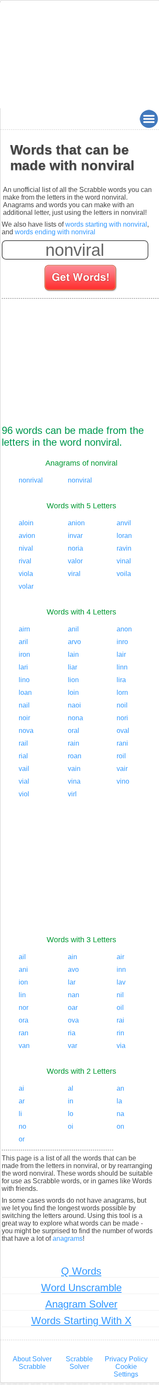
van (24, 1045)
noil (122, 705)
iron (24, 654)
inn (121, 969)
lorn (122, 692)
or (22, 1139)
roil (121, 756)
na (120, 1113)
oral (73, 730)
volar (26, 586)
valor (75, 561)
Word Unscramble (81, 1287)
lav (121, 982)
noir (24, 717)
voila (124, 573)
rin (120, 1033)
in (70, 1101)
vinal (124, 561)
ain (72, 956)
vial (24, 781)
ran (23, 1033)
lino (24, 679)
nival (26, 548)
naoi (74, 705)
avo (73, 969)
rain (73, 743)
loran (124, 535)
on (120, 1126)
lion (73, 679)
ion (23, 982)
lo (70, 1113)
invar (75, 535)
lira (121, 679)
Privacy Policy (126, 1359)
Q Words (81, 1271)
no (22, 1126)
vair (122, 768)
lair (121, 654)
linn (122, 667)
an (120, 1088)
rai (120, 1020)
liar (72, 667)
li (20, 1113)
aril (23, 641)
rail (23, 743)
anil (73, 629)
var (72, 1045)
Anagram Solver (81, 1304)
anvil (124, 523)
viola (26, 573)
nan (73, 994)
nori (122, 717)
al (70, 1088)
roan (74, 756)
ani (23, 969)
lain (73, 654)
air (120, 956)
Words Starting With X (81, 1320)
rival (25, 561)
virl (72, 794)
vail (24, 768)
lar (71, 982)
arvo (74, 641)
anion (76, 523)
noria (75, 548)
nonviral (80, 480)
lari (23, 667)
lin (22, 994)
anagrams (68, 1238)
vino (123, 781)
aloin (26, 523)
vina (74, 781)
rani (122, 743)
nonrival (31, 480)
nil (120, 994)
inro (122, 641)
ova (73, 1020)
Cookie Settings (126, 1370)
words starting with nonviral (106, 224)
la (119, 1101)
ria (71, 1033)
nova (26, 730)
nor (23, 1007)
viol (24, 794)
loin (73, 692)
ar (22, 1101)
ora (23, 1020)
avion (27, 535)
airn (24, 629)
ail (22, 956)
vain (74, 768)
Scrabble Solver (79, 1362)
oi (70, 1126)
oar (73, 1007)
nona (75, 717)
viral (74, 573)
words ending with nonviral (55, 232)
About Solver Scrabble (32, 1362)
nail (24, 705)
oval (123, 730)
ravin (124, 548)
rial (23, 756)
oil (120, 1007)
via (121, 1045)
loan (25, 692)
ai (21, 1088)
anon (124, 629)
